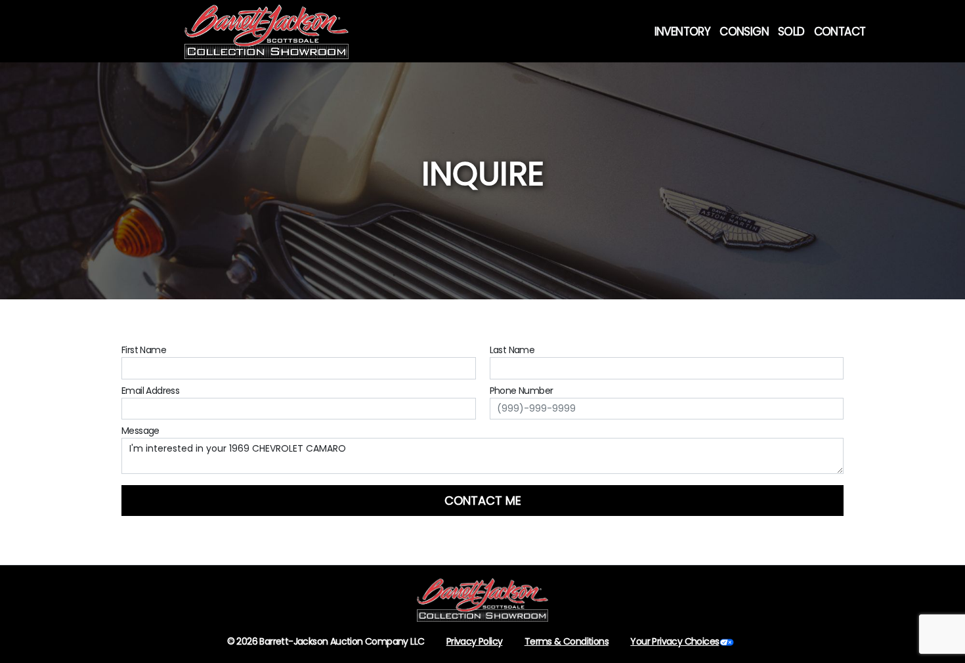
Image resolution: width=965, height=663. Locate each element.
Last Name (512, 349)
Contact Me (482, 500)
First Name (143, 349)
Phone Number (521, 390)
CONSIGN (744, 31)
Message (140, 430)
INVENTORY (682, 31)
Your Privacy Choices (674, 641)
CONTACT (840, 31)
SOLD (791, 31)
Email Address (150, 390)
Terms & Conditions (567, 641)
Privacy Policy (474, 641)
